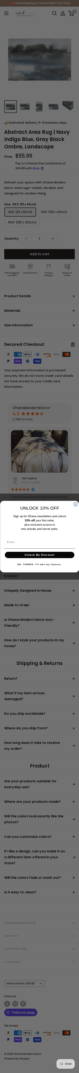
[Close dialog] (76, 504)
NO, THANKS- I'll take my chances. (39, 564)
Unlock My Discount (40, 554)
